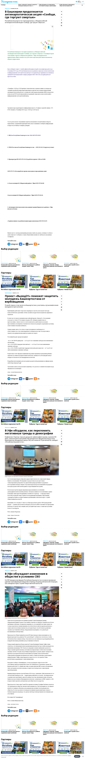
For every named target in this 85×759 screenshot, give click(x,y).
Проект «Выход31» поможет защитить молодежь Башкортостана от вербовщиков (27, 5)
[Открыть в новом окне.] (13, 244)
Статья (3, 5)
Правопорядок (8, 292)
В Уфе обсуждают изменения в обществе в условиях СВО (67, 5)
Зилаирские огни (9, 1)
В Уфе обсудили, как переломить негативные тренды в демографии (47, 5)
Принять (77, 756)
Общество (7, 8)
